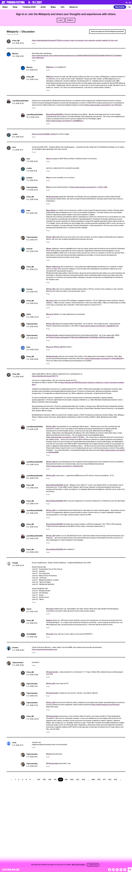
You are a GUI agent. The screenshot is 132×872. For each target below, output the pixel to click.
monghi (15, 563)
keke (28, 210)
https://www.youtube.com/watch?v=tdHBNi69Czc (65, 121)
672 (109, 779)
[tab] (15, 7)
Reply (34, 43)
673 (115, 779)
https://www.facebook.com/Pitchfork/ (105, 705)
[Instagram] (117, 869)
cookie (15, 134)
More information (78, 864)
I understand (93, 865)
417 (55, 779)
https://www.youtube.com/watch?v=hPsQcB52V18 (104, 358)
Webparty (12, 31)
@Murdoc (49, 67)
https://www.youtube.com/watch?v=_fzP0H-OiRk (88, 187)
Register (70, 20)
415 (44, 779)
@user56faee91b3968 (54, 114)
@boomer (57, 267)
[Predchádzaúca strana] (11, 779)
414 (38, 779)
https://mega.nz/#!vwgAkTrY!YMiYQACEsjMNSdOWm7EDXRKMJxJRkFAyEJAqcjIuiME (81, 337)
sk (126, 2)
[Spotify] (120, 869)
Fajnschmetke (32, 187)
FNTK (28, 314)
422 (83, 779)
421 (77, 779)
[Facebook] (109, 869)
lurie (14, 147)
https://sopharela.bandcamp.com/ (44, 649)
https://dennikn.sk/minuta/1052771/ (45, 376)
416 (49, 779)
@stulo (48, 754)
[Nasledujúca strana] (120, 779)
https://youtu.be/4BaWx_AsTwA (44, 134)
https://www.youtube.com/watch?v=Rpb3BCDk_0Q (99, 326)
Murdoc (15, 54)
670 (99, 779)
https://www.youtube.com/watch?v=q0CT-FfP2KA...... (66, 437)
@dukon (49, 620)
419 (66, 779)
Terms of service (12, 34)
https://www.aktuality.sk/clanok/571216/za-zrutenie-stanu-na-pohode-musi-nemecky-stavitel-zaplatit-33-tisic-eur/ (75, 40)
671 (104, 779)
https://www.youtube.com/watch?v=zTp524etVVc (64, 466)
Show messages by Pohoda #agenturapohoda (107, 31)
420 (71, 779)
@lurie (48, 158)
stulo (14, 742)
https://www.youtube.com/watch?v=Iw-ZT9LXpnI (103, 105)
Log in (61, 20)
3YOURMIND (31, 634)
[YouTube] (113, 869)
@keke (48, 248)
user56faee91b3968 (20, 101)
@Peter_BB (50, 237)
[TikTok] (124, 869)
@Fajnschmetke (52, 197)
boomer (29, 178)
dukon (28, 609)
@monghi (49, 609)
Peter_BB (16, 41)
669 (93, 779)
